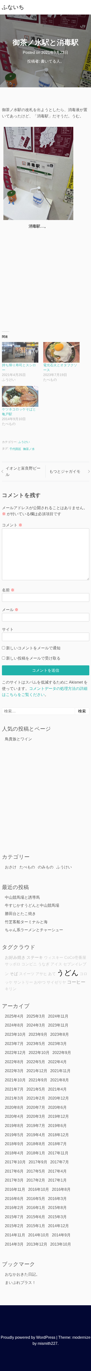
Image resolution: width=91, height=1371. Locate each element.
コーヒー (76, 982)
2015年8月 (57, 1208)
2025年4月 (14, 1016)
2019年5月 (14, 1135)
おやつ (40, 982)
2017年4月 (57, 1171)
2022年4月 (57, 1062)
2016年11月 (15, 1189)
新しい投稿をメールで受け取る (33, 658)
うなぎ (44, 964)
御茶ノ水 (29, 449)
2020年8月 (14, 1107)
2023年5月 (35, 1044)
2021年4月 (57, 1089)
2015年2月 (14, 1226)
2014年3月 (14, 1244)
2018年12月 (58, 1135)
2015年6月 (35, 1217)
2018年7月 (57, 1144)
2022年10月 (39, 1053)
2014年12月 (58, 1226)
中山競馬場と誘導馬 (22, 897)
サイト (8, 629)
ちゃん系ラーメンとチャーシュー (34, 930)
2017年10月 (15, 1162)
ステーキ (34, 957)
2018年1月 (35, 1153)
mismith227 (48, 1343)
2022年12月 (15, 1053)
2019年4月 (35, 1135)
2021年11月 (60, 1071)
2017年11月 (58, 1153)
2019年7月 (35, 1126)
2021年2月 (35, 1098)
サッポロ (12, 964)
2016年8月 (61, 1189)
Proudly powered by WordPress (28, 1337)
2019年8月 (14, 1126)
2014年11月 (15, 1235)
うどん (68, 973)
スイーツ (26, 974)
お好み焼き (15, 957)
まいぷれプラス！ (20, 1283)
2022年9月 (61, 1053)
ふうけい (24, 442)
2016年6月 (14, 1199)
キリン (11, 989)
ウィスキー (53, 957)
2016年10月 (38, 1189)
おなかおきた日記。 (22, 1274)
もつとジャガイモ (64, 471)
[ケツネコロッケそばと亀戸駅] (20, 396)
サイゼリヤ (56, 982)
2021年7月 (14, 1089)
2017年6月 (14, 1171)
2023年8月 (59, 1034)
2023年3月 (57, 1044)
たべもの (27, 867)
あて (52, 974)
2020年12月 (58, 1098)
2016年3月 (57, 1199)
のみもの (45, 867)
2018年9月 (14, 1144)
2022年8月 (14, 1062)
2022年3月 (14, 1071)
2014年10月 (38, 1235)
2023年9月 (38, 1034)
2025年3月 (35, 1016)
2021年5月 (35, 1089)
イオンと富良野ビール (23, 471)
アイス (56, 964)
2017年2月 (35, 1180)
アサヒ (41, 974)
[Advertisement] (45, 278)
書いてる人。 (52, 61)
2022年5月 (35, 1062)
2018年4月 (14, 1153)
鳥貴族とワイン (18, 739)
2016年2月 (14, 1208)
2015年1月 (35, 1226)
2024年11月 (58, 1016)
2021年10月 (15, 1080)
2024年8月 (14, 1025)
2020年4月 (14, 1116)
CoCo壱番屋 (75, 957)
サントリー (23, 982)
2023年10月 (15, 1034)
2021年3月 (14, 1098)
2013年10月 (60, 1244)
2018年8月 (35, 1144)
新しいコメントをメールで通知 (33, 648)
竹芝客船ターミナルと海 (26, 922)
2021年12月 (36, 1071)
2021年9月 (38, 1080)
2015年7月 (14, 1217)
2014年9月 (61, 1235)
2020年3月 (35, 1116)
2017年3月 (14, 1180)
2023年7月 (14, 1044)
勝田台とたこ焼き (20, 914)
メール (10, 610)
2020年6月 (57, 1107)
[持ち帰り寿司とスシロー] (20, 352)
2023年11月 (58, 1025)
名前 (8, 590)
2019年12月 (58, 1116)
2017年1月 (57, 1180)
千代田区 (15, 449)
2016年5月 (35, 1199)
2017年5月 (35, 1171)
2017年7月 (59, 1162)
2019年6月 (57, 1126)
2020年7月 (35, 1107)
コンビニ (29, 964)
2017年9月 (38, 1162)
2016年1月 (35, 1208)
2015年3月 (57, 1217)
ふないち (13, 7)
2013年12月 (36, 1244)
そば (14, 973)
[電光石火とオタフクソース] (61, 352)
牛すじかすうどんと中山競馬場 (32, 905)
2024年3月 (35, 1025)
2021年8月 (59, 1080)
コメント (12, 525)
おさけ (11, 867)
